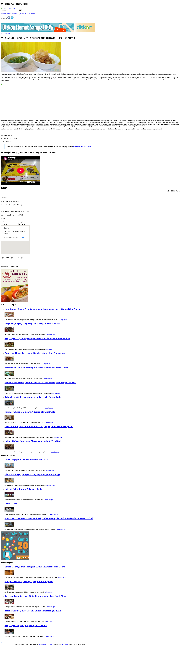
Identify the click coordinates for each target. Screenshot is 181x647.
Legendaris (21, 14)
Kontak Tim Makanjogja (46, 644)
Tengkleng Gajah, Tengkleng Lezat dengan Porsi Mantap (32, 323)
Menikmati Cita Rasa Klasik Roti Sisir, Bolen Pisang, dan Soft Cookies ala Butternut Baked (49, 518)
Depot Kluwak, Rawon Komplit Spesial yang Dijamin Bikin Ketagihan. (39, 426)
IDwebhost (64, 644)
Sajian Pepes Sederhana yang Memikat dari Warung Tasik (33, 397)
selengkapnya (63, 319)
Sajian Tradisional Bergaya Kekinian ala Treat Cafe (30, 412)
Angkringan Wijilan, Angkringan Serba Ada (26, 625)
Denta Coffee (11, 503)
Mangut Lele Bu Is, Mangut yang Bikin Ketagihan (29, 581)
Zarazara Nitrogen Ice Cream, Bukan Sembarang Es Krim (33, 610)
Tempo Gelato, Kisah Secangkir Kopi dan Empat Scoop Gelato (35, 566)
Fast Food (14, 14)
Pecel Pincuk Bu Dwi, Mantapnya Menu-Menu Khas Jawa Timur (36, 367)
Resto (26, 14)
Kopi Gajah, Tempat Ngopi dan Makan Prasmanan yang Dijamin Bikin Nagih (42, 309)
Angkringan (4, 14)
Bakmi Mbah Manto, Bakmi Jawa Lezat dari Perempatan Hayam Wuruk (40, 382)
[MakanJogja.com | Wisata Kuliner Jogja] (8, 8)
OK (23, 237)
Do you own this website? (11, 237)
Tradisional (32, 14)
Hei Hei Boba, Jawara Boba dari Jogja (23, 489)
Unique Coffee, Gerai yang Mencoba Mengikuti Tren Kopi (33, 441)
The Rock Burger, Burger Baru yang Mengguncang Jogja (32, 474)
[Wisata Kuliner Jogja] (5, 644)
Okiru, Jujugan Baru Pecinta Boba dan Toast (26, 459)
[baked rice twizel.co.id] (14, 301)
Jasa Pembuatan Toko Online (82, 147)
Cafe (9, 14)
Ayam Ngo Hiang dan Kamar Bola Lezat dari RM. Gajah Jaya (35, 353)
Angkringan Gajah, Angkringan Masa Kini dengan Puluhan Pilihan (37, 338)
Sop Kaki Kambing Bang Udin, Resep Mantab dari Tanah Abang (36, 596)
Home (2, 33)
